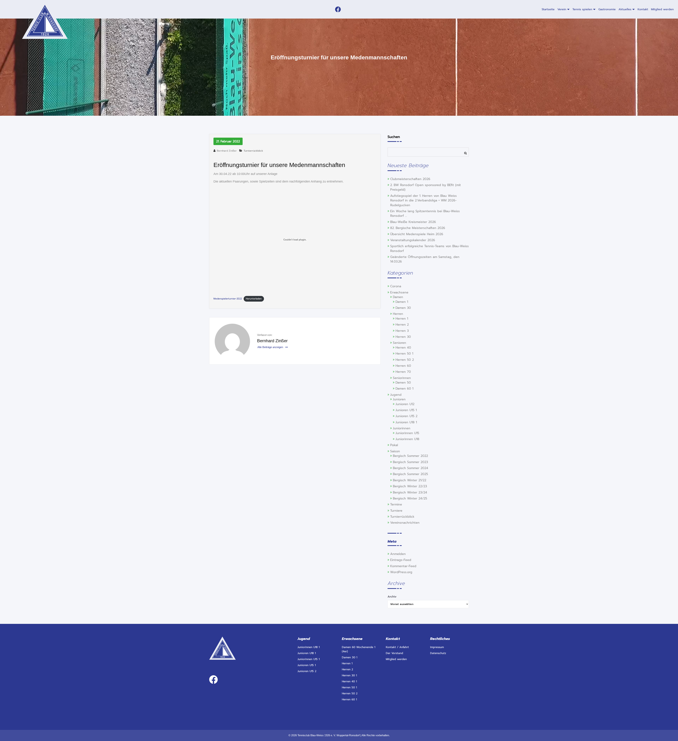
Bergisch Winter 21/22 (409, 480)
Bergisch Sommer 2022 (410, 456)
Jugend (396, 394)
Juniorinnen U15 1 (309, 659)
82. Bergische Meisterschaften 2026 (417, 228)
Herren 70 (403, 371)
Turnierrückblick (253, 151)
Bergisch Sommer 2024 (410, 468)
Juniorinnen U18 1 (309, 647)
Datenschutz (438, 653)
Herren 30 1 (349, 675)
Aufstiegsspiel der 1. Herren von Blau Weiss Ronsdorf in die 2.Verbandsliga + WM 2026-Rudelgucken (423, 200)
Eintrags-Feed (400, 560)
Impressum (437, 647)
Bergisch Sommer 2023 (410, 462)
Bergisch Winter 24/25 (410, 498)
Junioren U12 (405, 404)
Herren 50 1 (404, 353)
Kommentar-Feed (403, 566)
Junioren (399, 399)
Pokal (394, 445)
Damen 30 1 (349, 657)
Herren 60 (403, 365)
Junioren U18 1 (406, 422)
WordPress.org (401, 572)
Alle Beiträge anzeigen (270, 347)
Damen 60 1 (404, 388)
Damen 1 (402, 301)
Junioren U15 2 (406, 416)
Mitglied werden (396, 659)
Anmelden (398, 554)
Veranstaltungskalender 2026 (412, 240)
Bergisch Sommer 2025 (410, 474)
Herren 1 (402, 318)
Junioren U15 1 (406, 410)
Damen (398, 297)
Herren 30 (403, 336)
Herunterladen (254, 298)
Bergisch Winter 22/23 (410, 486)
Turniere (396, 510)
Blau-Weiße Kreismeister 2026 (413, 222)
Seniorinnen (402, 378)
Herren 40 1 (349, 681)
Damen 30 (403, 307)
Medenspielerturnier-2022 (227, 298)
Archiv (392, 597)
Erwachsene (399, 292)
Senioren (399, 342)
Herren (398, 313)
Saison (395, 451)
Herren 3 (402, 330)
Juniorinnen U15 (407, 433)
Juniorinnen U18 (407, 439)
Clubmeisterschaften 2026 (410, 179)
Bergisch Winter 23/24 (410, 492)
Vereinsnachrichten (405, 522)
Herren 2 (402, 324)
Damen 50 (403, 382)
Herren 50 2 (405, 359)
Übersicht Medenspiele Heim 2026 (416, 234)
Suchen (394, 136)
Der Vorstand (394, 653)
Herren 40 (403, 347)
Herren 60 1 (349, 699)
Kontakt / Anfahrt (397, 647)
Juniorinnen (401, 428)
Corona (395, 286)
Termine (396, 504)
